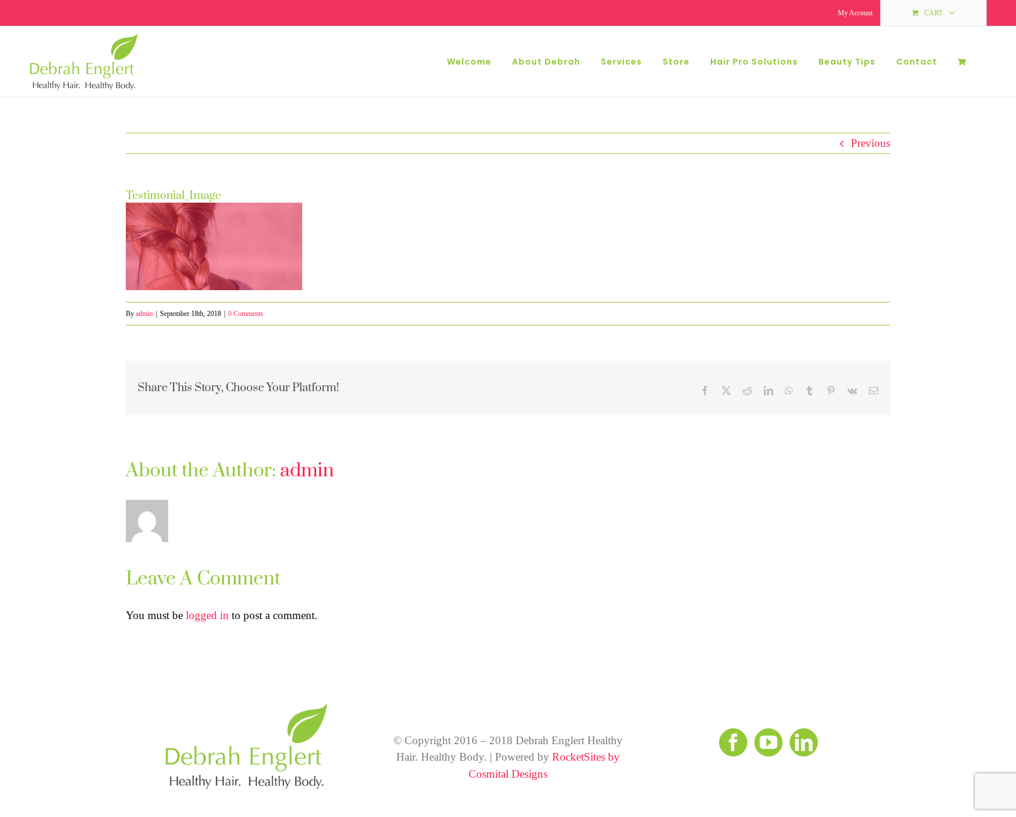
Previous (870, 143)
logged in (207, 615)
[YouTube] (768, 742)
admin (144, 314)
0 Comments (245, 314)
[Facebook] (733, 742)
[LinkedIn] (804, 742)
